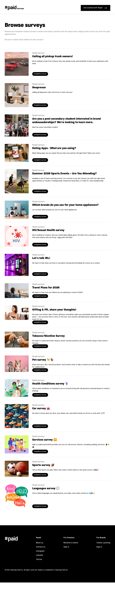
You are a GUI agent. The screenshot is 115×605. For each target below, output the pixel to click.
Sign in (66, 547)
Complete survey (40, 74)
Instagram (40, 551)
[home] (14, 6)
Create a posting (103, 543)
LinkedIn (39, 555)
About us (39, 543)
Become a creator (71, 543)
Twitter (39, 559)
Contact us (40, 547)
